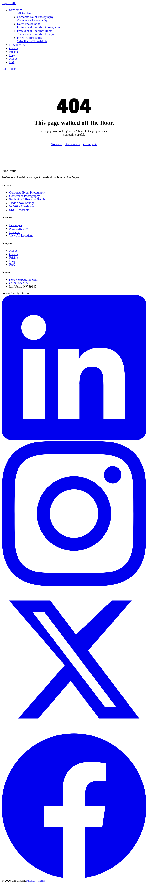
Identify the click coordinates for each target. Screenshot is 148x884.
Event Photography (28, 23)
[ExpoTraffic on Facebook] (74, 877)
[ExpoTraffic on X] (74, 731)
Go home (56, 144)
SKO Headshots (19, 209)
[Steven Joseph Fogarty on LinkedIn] (74, 439)
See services (72, 144)
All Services (24, 13)
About (13, 58)
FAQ (12, 62)
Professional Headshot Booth (34, 30)
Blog (12, 55)
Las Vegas (15, 225)
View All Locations (21, 235)
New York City (18, 228)
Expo (9, 3)
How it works (17, 44)
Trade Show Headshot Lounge (35, 34)
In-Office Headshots (29, 37)
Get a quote (9, 68)
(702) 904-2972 (18, 283)
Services (15, 10)
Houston (14, 232)
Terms (41, 880)
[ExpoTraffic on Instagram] (74, 585)
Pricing (13, 51)
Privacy (30, 880)
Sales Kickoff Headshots (32, 41)
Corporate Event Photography (35, 17)
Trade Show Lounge (21, 203)
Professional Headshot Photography (39, 27)
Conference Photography (32, 20)
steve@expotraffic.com (23, 279)
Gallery (13, 48)
